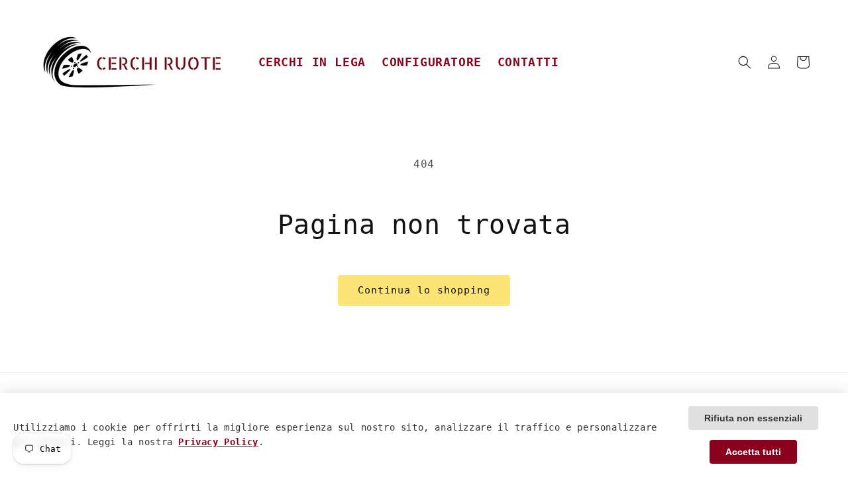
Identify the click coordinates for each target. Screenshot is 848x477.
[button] (744, 62)
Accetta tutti (753, 452)
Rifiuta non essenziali (753, 418)
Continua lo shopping (424, 290)
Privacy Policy (218, 442)
